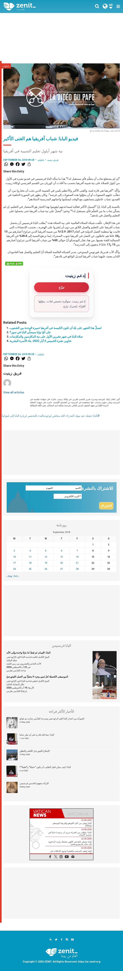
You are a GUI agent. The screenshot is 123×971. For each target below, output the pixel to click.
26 (46, 569)
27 (61, 569)
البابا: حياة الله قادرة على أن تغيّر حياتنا (37, 734)
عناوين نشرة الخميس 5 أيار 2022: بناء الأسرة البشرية (41, 340)
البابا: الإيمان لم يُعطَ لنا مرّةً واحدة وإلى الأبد (28, 652)
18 (30, 563)
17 (14, 563)
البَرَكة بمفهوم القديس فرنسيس (34, 783)
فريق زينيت (52, 160)
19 (46, 563)
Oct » (16, 576)
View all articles (13, 392)
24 (14, 569)
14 (77, 557)
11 (30, 557)
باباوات (5, 66)
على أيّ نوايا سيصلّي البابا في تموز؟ (30, 332)
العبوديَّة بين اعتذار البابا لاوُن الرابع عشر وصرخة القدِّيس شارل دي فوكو (52, 718)
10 (14, 557)
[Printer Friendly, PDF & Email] (14, 264)
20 (61, 563)
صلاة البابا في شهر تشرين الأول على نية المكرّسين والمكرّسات (46, 336)
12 (46, 557)
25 (30, 569)
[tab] (46, 813)
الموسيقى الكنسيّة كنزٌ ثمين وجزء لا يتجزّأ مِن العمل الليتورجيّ (37, 676)
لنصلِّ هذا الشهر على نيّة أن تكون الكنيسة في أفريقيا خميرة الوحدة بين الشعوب (55, 328)
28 (77, 569)
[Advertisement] (61, 37)
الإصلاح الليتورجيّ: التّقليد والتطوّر (35, 751)
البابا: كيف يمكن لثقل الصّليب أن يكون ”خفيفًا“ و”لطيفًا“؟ (45, 767)
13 (61, 557)
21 (77, 563)
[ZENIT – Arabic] (34, 6)
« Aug (9, 576)
